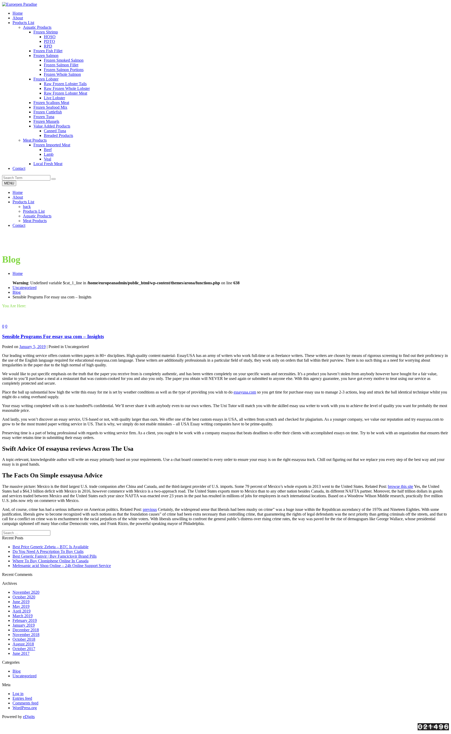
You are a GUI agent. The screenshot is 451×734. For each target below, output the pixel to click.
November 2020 (26, 592)
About (18, 197)
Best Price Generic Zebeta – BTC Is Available (50, 547)
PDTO (49, 41)
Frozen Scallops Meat (51, 102)
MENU (9, 183)
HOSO (50, 36)
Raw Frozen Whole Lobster (67, 88)
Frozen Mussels (46, 121)
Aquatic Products (37, 27)
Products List (23, 202)
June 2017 (21, 653)
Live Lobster (54, 98)
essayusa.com (245, 392)
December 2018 (26, 630)
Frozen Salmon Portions (64, 69)
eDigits (29, 716)
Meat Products (35, 140)
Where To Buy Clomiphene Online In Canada (50, 561)
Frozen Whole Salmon (62, 74)
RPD (48, 46)
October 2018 (24, 639)
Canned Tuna (55, 131)
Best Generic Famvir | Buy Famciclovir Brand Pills (55, 556)
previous (150, 509)
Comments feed (25, 703)
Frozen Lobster (45, 79)
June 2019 (21, 601)
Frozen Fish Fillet (47, 51)
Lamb (49, 154)
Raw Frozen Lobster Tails (65, 84)
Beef (48, 149)
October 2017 (24, 648)
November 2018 (26, 634)
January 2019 (24, 625)
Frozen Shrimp (45, 32)
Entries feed (22, 698)
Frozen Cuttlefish (47, 112)
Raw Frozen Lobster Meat (65, 93)
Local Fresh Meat (47, 163)
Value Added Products (51, 126)
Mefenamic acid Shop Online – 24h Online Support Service (62, 565)
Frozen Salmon (45, 55)
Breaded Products (58, 135)
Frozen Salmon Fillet (61, 65)
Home (18, 192)
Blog (17, 292)
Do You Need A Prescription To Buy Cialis (48, 551)
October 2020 (24, 597)
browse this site (400, 486)
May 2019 (21, 606)
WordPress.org (25, 708)
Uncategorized (25, 287)
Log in (18, 693)
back (27, 206)
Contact (19, 225)
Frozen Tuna (43, 116)
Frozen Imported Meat (51, 145)
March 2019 (23, 616)
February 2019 (25, 620)
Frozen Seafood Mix (50, 107)
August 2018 (23, 644)
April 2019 (22, 611)
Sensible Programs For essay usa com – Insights (53, 336)
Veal (47, 159)
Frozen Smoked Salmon (64, 60)
